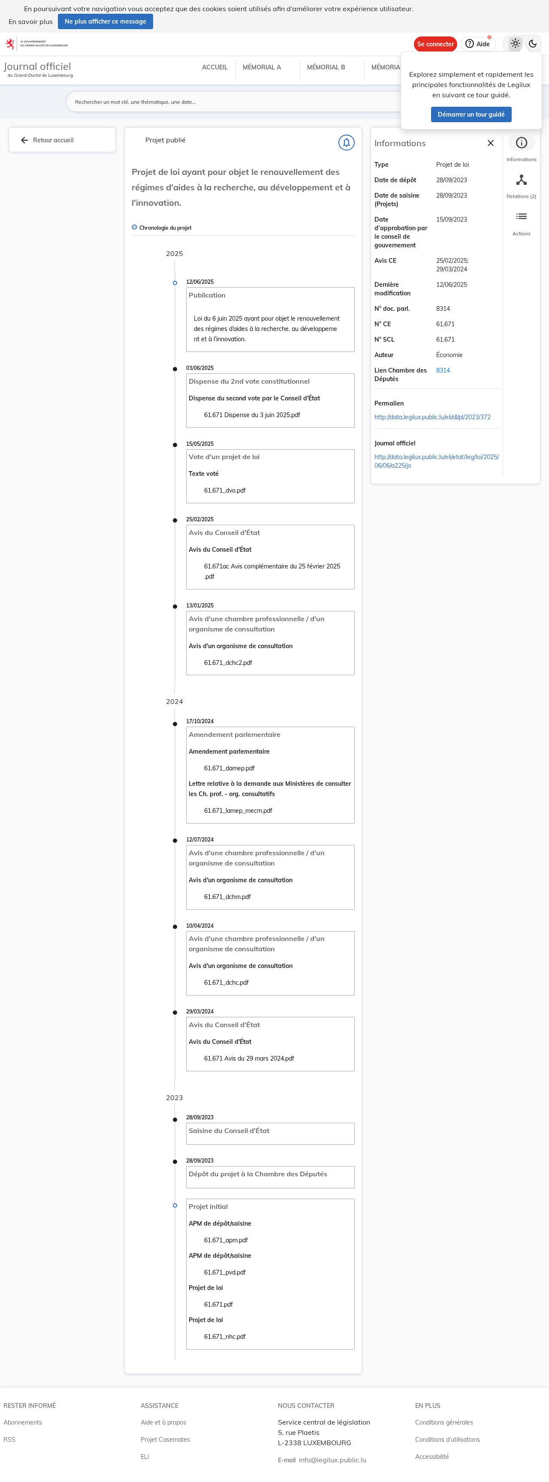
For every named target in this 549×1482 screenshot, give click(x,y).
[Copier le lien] (415, 404)
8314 (443, 370)
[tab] (522, 150)
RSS (9, 1439)
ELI (145, 1457)
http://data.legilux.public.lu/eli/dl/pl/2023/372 (432, 417)
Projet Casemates (165, 1439)
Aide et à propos (163, 1422)
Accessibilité (432, 1457)
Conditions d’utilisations (447, 1439)
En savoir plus (31, 21)
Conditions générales (444, 1422)
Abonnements (22, 1422)
